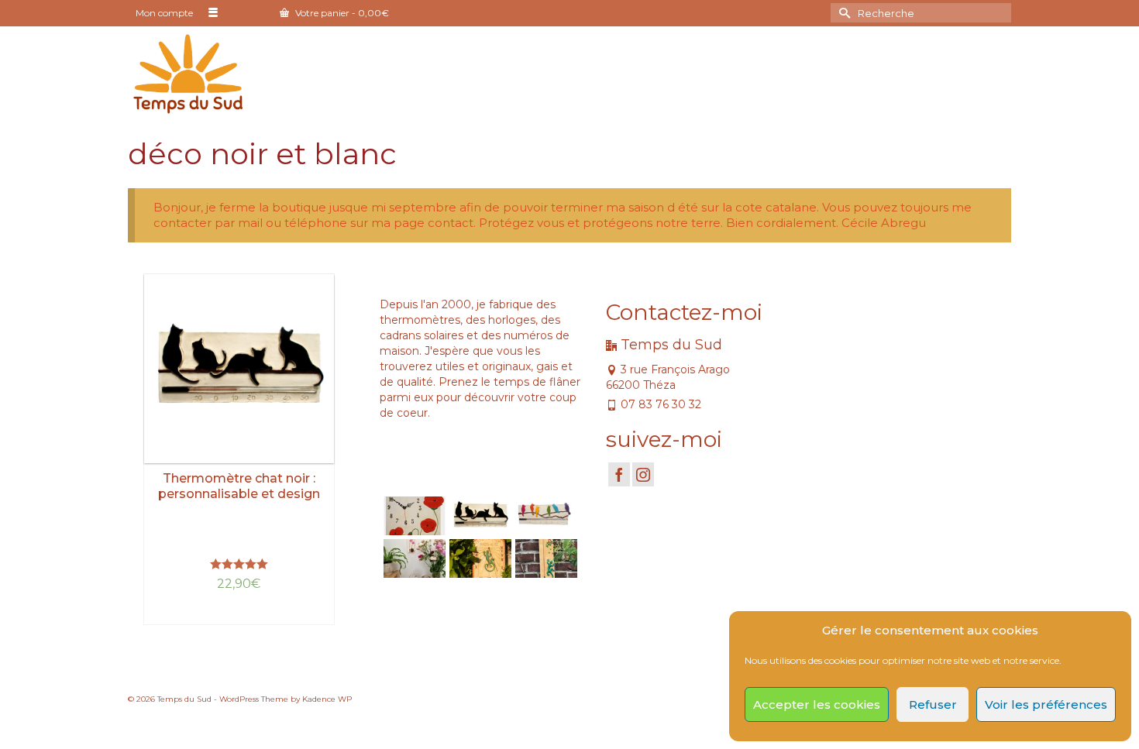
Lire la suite (239, 613)
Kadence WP (327, 699)
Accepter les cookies (816, 704)
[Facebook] (619, 474)
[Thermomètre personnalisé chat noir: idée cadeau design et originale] (478, 515)
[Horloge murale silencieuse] (413, 515)
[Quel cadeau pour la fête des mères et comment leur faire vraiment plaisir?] (413, 558)
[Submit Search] (842, 12)
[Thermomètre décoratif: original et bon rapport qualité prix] (544, 558)
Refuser (933, 704)
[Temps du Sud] (188, 72)
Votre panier (341, 13)
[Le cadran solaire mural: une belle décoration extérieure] (478, 558)
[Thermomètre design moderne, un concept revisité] (544, 515)
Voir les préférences (1046, 704)
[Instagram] (643, 474)
